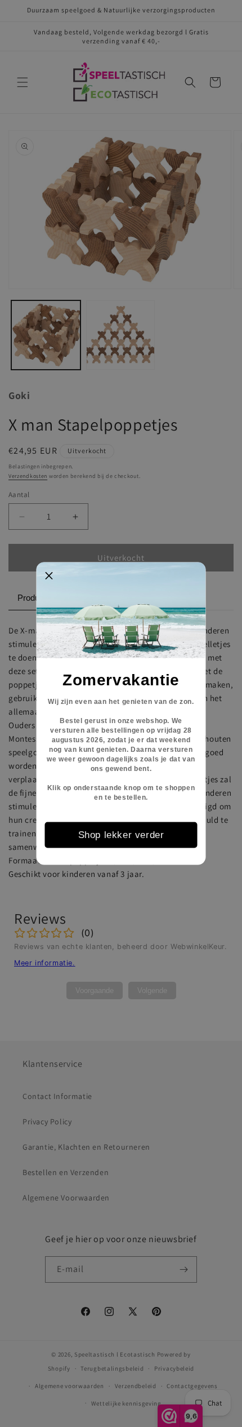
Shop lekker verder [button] (121, 834)
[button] (49, 575)
